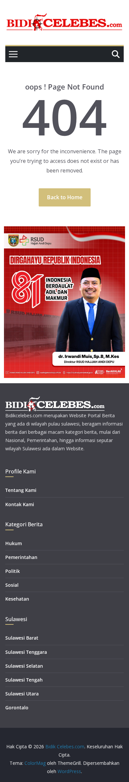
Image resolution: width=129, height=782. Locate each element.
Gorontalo (16, 707)
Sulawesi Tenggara (26, 652)
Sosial (12, 585)
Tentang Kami (20, 490)
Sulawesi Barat (21, 638)
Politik (12, 571)
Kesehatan (17, 599)
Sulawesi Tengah (24, 680)
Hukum (13, 543)
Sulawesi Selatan (24, 666)
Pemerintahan (21, 557)
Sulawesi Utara (22, 693)
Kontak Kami (19, 504)
